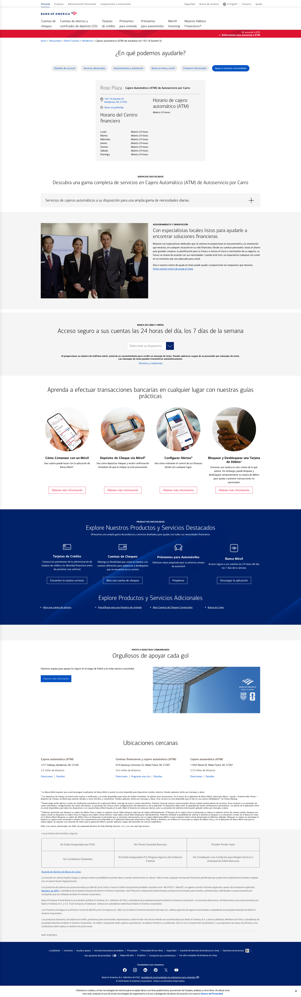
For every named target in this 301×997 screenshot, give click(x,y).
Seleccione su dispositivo (145, 346)
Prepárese (178, 580)
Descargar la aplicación (234, 580)
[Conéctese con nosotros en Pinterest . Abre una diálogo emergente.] (156, 970)
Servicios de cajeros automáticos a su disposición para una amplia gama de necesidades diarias (150, 200)
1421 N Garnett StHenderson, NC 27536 (115, 100)
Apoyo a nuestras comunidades (231, 68)
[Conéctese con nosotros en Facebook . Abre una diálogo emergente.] (125, 970)
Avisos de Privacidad (212, 993)
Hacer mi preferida (114, 107)
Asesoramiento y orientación (128, 68)
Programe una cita (140, 776)
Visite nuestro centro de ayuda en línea (173, 268)
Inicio (44, 40)
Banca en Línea (216, 607)
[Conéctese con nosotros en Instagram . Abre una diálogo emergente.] (135, 970)
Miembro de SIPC (50, 890)
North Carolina (72, 40)
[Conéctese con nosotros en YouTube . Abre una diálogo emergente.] (176, 970)
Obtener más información (67, 490)
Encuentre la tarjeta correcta (67, 580)
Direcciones (47, 776)
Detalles (60, 776)
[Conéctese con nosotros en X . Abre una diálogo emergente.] (166, 970)
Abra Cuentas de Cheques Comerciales (173, 607)
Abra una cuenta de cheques (122, 580)
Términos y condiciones (151, 363)
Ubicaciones (55, 40)
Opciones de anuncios (233, 950)
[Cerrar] (296, 991)
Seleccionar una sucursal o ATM (241, 35)
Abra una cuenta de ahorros (57, 607)
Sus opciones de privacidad (97, 955)
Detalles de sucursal (64, 68)
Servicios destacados (94, 68)
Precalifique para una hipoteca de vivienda (120, 607)
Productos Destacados (194, 68)
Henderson (87, 40)
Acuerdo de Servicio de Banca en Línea (61, 871)
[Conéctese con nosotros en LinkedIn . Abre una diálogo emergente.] (145, 970)
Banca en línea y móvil (163, 68)
